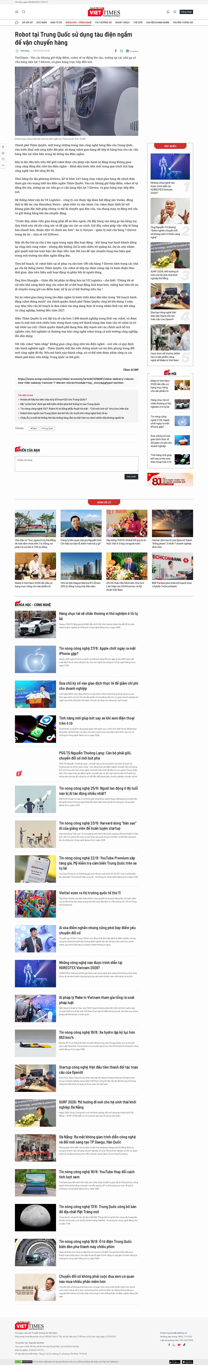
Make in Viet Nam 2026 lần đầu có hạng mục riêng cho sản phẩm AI (160, 385)
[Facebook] (115, 50)
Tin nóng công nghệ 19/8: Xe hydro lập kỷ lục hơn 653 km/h (97, 1035)
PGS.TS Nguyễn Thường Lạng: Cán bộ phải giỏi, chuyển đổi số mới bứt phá (95, 755)
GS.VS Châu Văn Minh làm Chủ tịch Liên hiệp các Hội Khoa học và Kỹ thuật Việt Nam (125, 586)
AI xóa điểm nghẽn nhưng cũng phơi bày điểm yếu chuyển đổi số (97, 930)
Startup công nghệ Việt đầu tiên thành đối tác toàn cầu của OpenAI (163, 316)
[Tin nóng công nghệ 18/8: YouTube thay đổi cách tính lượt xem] (35, 1182)
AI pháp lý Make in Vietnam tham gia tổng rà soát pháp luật (96, 1000)
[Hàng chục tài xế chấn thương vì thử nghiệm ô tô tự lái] (182, 404)
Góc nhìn (41, 22)
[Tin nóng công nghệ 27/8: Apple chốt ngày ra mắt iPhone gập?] (182, 421)
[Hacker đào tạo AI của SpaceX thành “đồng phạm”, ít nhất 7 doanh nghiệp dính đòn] (172, 523)
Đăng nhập (186, 12)
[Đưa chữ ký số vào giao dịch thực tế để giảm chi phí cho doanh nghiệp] (182, 440)
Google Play (187, 1362)
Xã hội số (27, 22)
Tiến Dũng (24, 51)
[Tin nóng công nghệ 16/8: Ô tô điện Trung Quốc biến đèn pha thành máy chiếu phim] (35, 1252)
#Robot (33, 428)
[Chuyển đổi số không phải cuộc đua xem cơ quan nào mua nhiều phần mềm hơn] (35, 1287)
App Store (174, 1362)
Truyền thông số (183, 22)
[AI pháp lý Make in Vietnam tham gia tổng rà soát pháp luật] (35, 1008)
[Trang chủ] (17, 22)
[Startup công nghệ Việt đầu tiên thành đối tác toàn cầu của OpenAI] (170, 296)
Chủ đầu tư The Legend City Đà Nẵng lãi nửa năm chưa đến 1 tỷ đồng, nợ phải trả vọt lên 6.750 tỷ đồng (35, 544)
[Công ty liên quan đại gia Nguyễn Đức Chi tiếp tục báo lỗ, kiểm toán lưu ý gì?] (81, 523)
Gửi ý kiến (131, 476)
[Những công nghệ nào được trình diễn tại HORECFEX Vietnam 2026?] (170, 166)
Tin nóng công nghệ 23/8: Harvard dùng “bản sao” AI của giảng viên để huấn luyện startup (97, 825)
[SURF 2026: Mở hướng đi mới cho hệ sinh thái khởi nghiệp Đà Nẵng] (170, 255)
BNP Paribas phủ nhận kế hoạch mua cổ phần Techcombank (172, 585)
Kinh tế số (56, 22)
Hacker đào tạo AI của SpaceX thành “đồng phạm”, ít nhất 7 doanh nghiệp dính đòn (172, 544)
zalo (174, 1345)
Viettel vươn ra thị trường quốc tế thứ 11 (90, 892)
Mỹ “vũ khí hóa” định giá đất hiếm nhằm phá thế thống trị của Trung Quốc (60, 404)
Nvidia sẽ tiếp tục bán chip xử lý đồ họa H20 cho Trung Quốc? (53, 399)
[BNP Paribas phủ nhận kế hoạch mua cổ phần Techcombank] (172, 566)
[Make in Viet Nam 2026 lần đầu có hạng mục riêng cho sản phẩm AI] (182, 385)
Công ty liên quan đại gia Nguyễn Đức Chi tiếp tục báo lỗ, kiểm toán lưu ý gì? (81, 542)
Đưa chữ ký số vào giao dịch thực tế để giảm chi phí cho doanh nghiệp (161, 441)
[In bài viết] (121, 51)
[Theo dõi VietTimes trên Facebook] (169, 1345)
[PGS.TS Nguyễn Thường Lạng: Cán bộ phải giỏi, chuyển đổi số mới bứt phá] (35, 764)
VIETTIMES (104, 12)
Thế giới (138, 22)
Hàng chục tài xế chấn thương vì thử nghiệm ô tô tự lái (161, 403)
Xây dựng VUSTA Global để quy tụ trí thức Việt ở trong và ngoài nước (126, 542)
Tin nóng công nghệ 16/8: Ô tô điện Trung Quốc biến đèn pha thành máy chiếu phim (95, 1244)
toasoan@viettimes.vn (176, 1333)
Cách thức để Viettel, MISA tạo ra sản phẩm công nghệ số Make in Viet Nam (165, 357)
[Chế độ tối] (175, 12)
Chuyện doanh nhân (157, 22)
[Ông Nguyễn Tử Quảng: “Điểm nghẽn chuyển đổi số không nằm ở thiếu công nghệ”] (170, 211)
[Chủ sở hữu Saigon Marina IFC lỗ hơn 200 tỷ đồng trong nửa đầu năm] (81, 566)
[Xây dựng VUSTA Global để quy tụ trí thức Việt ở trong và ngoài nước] (126, 523)
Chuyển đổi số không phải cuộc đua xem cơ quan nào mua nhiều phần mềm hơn (96, 1279)
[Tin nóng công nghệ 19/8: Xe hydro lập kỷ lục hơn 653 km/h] (35, 1043)
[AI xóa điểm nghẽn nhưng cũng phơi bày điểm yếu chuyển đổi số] (35, 938)
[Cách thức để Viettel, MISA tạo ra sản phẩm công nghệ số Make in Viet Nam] (170, 337)
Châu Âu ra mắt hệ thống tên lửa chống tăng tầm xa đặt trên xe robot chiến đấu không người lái (72, 417)
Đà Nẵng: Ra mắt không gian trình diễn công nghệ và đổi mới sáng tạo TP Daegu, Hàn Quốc (97, 1139)
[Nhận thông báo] (168, 12)
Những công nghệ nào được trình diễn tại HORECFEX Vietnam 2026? (163, 187)
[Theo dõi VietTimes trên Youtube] (179, 1344)
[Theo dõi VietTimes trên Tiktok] (184, 1344)
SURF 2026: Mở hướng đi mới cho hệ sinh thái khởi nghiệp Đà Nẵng (164, 275)
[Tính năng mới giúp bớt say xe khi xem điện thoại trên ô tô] (182, 459)
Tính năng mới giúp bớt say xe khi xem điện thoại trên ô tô (161, 458)
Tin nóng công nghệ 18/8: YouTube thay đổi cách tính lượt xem (97, 1174)
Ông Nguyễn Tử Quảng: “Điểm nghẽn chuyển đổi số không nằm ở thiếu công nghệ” (165, 232)
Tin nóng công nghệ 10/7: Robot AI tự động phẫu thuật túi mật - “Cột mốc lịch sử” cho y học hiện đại (74, 408)
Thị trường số (103, 22)
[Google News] (132, 50)
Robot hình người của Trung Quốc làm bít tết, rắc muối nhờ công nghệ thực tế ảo (63, 413)
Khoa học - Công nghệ (78, 22)
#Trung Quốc (47, 428)
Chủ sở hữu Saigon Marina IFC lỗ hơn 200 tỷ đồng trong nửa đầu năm (80, 585)
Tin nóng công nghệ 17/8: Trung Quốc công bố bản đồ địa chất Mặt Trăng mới (97, 1209)
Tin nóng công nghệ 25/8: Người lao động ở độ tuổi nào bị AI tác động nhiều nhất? (98, 791)
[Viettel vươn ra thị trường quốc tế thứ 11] (35, 904)
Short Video (122, 22)
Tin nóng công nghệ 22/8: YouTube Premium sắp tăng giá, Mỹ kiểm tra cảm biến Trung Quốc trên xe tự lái (98, 863)
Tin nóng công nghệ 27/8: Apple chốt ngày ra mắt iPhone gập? (160, 421)
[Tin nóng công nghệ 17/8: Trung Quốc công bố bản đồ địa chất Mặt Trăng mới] (35, 1217)
